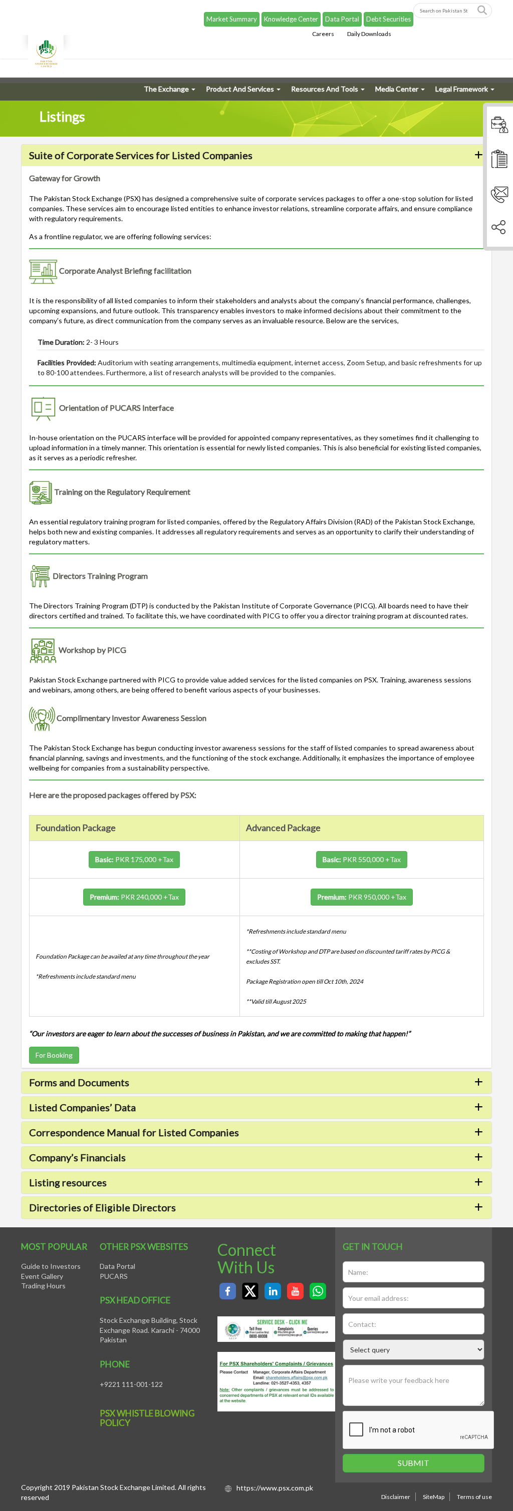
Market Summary (231, 19)
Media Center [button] (396, 89)
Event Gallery (42, 1276)
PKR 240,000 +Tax (134, 897)
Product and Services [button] (240, 89)
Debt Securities (388, 19)
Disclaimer (395, 1496)
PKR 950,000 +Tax (361, 897)
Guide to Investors (51, 1266)
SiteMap (433, 1496)
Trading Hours (43, 1285)
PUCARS (114, 1276)
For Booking (54, 1055)
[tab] (256, 155)
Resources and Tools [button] (324, 89)
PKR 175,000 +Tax (134, 859)
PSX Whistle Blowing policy (147, 1418)
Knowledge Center (291, 19)
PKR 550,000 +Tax (362, 859)
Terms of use (474, 1496)
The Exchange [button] (166, 89)
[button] (256, 155)
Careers (323, 34)
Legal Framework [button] (461, 89)
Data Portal (342, 19)
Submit (413, 1462)
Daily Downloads (369, 34)
